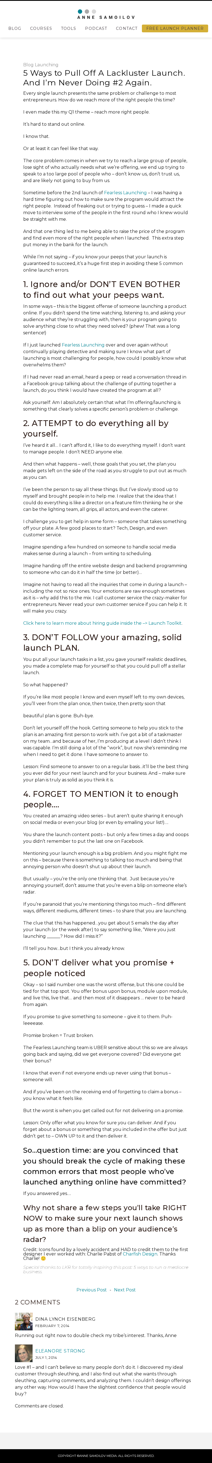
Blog (14, 28)
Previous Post (91, 1290)
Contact (126, 28)
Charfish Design (140, 1254)
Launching (47, 64)
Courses (41, 28)
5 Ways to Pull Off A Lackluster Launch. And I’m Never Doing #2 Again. (104, 77)
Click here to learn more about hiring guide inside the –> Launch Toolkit (102, 623)
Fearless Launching (125, 192)
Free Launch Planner (175, 28)
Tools (68, 28)
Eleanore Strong (60, 1351)
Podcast (96, 28)
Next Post (125, 1290)
